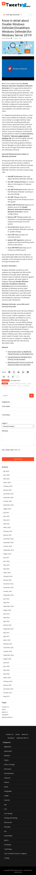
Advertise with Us (7, 717)
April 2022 (6, 621)
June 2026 (6, 475)
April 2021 (6, 636)
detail (29, 383)
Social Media (8, 836)
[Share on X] (14, 372)
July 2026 (6, 471)
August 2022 (7, 610)
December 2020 (8, 647)
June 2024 (6, 561)
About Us (5, 712)
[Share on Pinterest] (28, 372)
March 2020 (7, 678)
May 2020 (6, 670)
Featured (7, 778)
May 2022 (6, 617)
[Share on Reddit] (4, 377)
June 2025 (6, 516)
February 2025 (7, 531)
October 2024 (7, 546)
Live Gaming (8, 813)
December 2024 (8, 539)
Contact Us (5, 707)
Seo (5, 831)
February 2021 (7, 644)
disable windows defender (9, 385)
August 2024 (7, 554)
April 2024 (6, 569)
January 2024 (7, 580)
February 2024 (7, 576)
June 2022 (6, 614)
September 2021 (8, 629)
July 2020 (6, 662)
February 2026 (7, 486)
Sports (6, 840)
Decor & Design (9, 764)
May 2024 (6, 565)
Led (5, 809)
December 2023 (8, 584)
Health (6, 796)
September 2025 (8, 505)
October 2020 (7, 651)
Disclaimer (5, 715)
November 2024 (8, 542)
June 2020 (6, 666)
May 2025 (6, 520)
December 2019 (8, 689)
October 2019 (7, 693)
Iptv (5, 804)
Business (7, 755)
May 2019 (6, 696)
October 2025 (7, 501)
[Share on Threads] (13, 377)
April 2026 (6, 479)
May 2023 (6, 602)
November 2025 (8, 497)
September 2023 (8, 595)
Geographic (8, 791)
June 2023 (6, 599)
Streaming (7, 845)
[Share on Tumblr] (8, 377)
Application (7, 747)
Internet (7, 800)
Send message (18, 459)
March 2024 (7, 572)
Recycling (7, 827)
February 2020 (7, 681)
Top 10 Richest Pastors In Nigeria (15, 853)
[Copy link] (18, 377)
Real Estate (8, 822)
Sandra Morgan (6, 38)
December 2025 (8, 494)
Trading (6, 858)
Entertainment (9, 773)
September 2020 (8, 655)
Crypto (6, 760)
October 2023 (7, 591)
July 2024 (6, 557)
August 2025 (7, 509)
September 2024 (8, 550)
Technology (26, 385)
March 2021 (7, 640)
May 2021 (6, 633)
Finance (6, 782)
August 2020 (7, 659)
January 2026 (7, 490)
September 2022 (8, 606)
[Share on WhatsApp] (23, 372)
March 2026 (7, 482)
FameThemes (18, 872)
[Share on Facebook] (9, 372)
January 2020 (7, 685)
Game (6, 787)
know (19, 385)
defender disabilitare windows (18, 383)
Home (4, 709)
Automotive (8, 751)
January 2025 (7, 535)
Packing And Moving (10, 818)
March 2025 (7, 527)
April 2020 (6, 674)
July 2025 (6, 512)
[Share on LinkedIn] (18, 372)
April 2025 (6, 524)
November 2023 (8, 587)
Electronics (7, 769)
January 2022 (7, 625)
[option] (19, 15)
